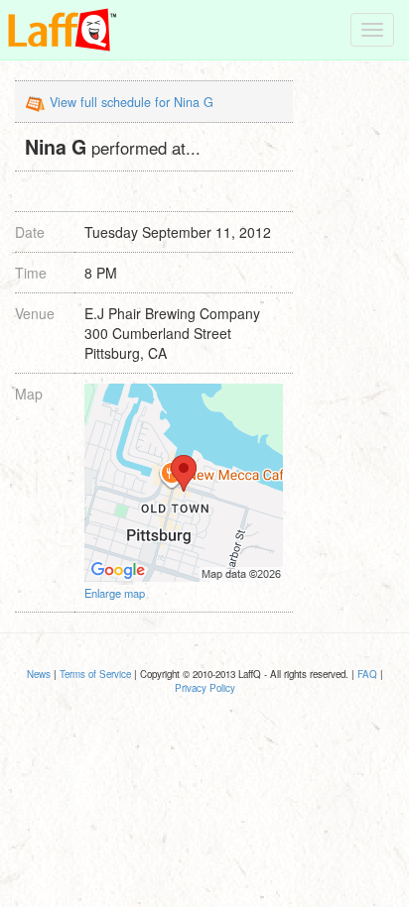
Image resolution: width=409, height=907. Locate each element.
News (39, 674)
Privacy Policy (205, 688)
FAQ (367, 674)
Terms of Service (95, 674)
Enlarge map (114, 593)
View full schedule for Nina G (131, 102)
